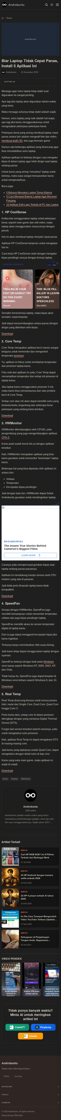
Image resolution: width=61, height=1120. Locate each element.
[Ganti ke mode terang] (52, 4)
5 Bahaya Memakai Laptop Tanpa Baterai (29, 192)
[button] (30, 82)
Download (7, 333)
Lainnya (6, 1103)
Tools (5, 1095)
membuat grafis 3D (12, 140)
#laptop (14, 779)
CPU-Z (5, 437)
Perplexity (45, 1027)
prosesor (19, 355)
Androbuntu (16, 5)
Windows (48, 661)
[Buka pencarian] (46, 4)
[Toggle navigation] (57, 4)
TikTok (6, 1076)
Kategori (7, 1087)
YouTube (18, 1076)
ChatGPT (20, 1027)
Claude (33, 1036)
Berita (5, 779)
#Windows (25, 779)
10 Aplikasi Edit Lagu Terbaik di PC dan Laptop (32, 204)
